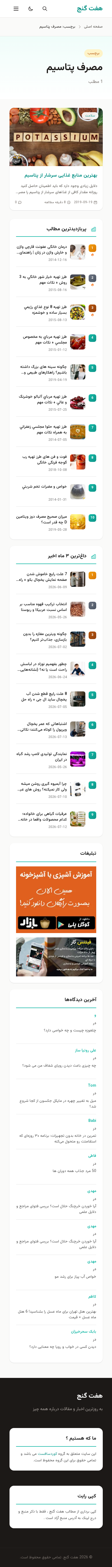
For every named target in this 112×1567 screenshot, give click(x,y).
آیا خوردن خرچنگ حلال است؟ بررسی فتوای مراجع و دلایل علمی (56, 1209)
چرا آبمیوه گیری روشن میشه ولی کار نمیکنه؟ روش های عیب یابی (41, 787)
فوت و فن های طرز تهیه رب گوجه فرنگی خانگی (44, 460)
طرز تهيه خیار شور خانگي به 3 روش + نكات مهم (43, 280)
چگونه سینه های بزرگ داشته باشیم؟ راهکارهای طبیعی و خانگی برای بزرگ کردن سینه (43, 370)
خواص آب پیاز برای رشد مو (75, 1277)
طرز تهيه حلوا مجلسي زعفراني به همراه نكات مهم (43, 430)
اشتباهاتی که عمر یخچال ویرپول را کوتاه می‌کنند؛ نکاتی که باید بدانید (43, 727)
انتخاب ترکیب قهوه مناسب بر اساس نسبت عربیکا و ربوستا (43, 607)
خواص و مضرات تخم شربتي (44, 487)
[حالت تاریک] (30, 9)
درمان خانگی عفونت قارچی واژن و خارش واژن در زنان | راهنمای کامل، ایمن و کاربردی (42, 250)
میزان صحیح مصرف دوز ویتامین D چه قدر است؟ (41, 520)
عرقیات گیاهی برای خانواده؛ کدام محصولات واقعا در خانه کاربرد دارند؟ (44, 817)
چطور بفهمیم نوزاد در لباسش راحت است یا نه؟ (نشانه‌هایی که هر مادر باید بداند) (43, 668)
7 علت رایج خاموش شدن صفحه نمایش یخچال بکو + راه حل (43, 578)
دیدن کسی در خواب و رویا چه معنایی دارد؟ (62, 1347)
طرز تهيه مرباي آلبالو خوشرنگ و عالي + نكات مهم (43, 400)
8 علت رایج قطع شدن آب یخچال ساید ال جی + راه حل (44, 697)
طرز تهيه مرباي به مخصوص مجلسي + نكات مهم (45, 340)
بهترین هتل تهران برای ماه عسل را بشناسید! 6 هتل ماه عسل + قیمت (57, 1314)
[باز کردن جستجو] (44, 9)
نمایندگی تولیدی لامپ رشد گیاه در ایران (41, 757)
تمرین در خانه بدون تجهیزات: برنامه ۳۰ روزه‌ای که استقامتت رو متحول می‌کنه (57, 1139)
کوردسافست (47, 1454)
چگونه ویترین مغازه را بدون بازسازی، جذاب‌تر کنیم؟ (45, 637)
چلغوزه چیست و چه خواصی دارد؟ (70, 1031)
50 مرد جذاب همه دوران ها (74, 1171)
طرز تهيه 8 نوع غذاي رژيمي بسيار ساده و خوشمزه (45, 310)
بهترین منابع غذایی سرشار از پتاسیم (60, 175)
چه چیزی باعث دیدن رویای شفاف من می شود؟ (59, 1066)
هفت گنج (90, 1396)
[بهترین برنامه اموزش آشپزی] (56, 899)
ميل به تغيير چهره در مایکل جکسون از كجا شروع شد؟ (58, 1104)
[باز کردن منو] (15, 9)
